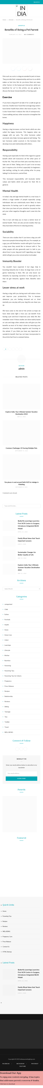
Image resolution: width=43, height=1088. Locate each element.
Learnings (7, 645)
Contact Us (6, 946)
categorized (8, 604)
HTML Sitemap (7, 952)
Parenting (7, 665)
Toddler (7, 722)
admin (21, 369)
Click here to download (7, 1084)
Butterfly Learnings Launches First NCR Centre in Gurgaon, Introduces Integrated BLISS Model (21, 879)
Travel (6, 727)
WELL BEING (8, 732)
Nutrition (7, 660)
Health (6, 625)
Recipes (7, 691)
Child (6, 609)
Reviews (7, 701)
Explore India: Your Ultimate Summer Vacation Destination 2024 (29, 567)
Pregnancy (7, 681)
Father (6, 614)
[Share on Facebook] (13, 68)
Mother (6, 655)
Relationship (8, 696)
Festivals (7, 619)
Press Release (9, 686)
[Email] (30, 68)
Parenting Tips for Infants (13, 676)
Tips (5, 717)
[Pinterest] (24, 68)
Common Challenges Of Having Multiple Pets (21, 448)
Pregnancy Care (7, 936)
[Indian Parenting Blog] (21, 10)
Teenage (7, 712)
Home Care (8, 635)
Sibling (6, 706)
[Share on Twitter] (19, 68)
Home (4, 20)
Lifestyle (11, 20)
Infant (6, 640)
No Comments (29, 34)
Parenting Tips (9, 671)
